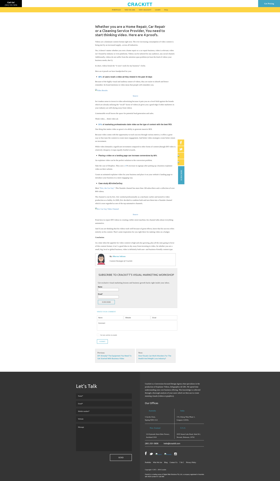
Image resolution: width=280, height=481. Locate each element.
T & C (181, 462)
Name (100, 287)
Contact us (173, 462)
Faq (165, 9)
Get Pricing (269, 4)
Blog (166, 462)
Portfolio (116, 9)
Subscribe (181, 175)
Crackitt (163, 470)
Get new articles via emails (108, 335)
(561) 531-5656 (11, 5)
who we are (130, 9)
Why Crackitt (145, 9)
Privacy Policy (191, 462)
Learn (157, 9)
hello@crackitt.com (172, 443)
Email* (100, 294)
